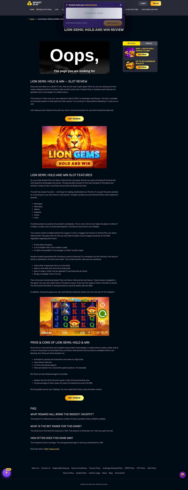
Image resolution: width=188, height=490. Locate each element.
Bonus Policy (68, 473)
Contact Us (45, 468)
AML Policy (152, 468)
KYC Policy (141, 468)
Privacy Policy (95, 468)
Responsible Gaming (61, 468)
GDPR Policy (130, 468)
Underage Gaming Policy (113, 468)
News (104, 473)
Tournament (120, 473)
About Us (35, 468)
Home (32, 10)
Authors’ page (94, 473)
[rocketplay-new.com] (34, 3)
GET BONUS (74, 119)
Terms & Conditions (79, 468)
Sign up (156, 3)
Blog (111, 473)
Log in (143, 3)
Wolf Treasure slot (51, 449)
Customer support (149, 10)
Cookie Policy (81, 473)
